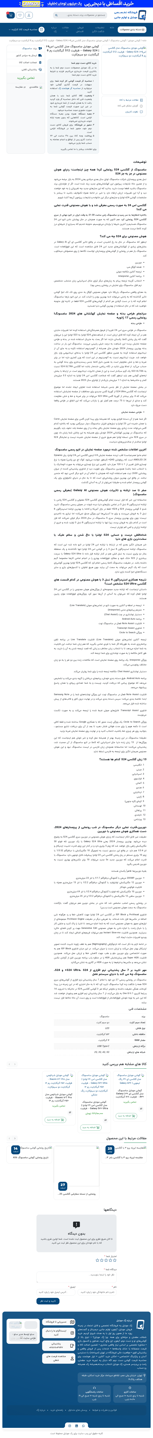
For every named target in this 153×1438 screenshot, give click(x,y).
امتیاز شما (110, 1256)
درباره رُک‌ (53, 29)
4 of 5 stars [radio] (102, 1260)
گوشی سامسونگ (118, 40)
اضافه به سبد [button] (89, 1127)
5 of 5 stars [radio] (97, 1260)
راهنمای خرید (56, 1410)
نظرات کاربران (132, 111)
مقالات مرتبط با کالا (129, 100)
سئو (32, 1334)
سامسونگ (27, 48)
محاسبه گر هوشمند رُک (69, 88)
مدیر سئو (18, 1334)
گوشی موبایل (134, 40)
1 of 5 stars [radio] (115, 1260)
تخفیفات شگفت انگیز (98, 29)
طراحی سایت (29, 1338)
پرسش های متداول (77, 1410)
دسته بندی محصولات (131, 29)
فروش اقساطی (80, 29)
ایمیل (71, 1287)
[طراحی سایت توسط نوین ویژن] (17, 1338)
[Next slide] (15, 1138)
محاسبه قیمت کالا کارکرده (24, 29)
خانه (112, 27)
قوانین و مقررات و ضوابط (104, 1410)
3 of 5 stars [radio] (106, 1260)
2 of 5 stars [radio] (110, 1260)
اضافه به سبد (125, 1115)
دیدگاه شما (110, 1269)
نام (114, 1287)
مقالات (65, 27)
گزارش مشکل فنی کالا (128, 105)
